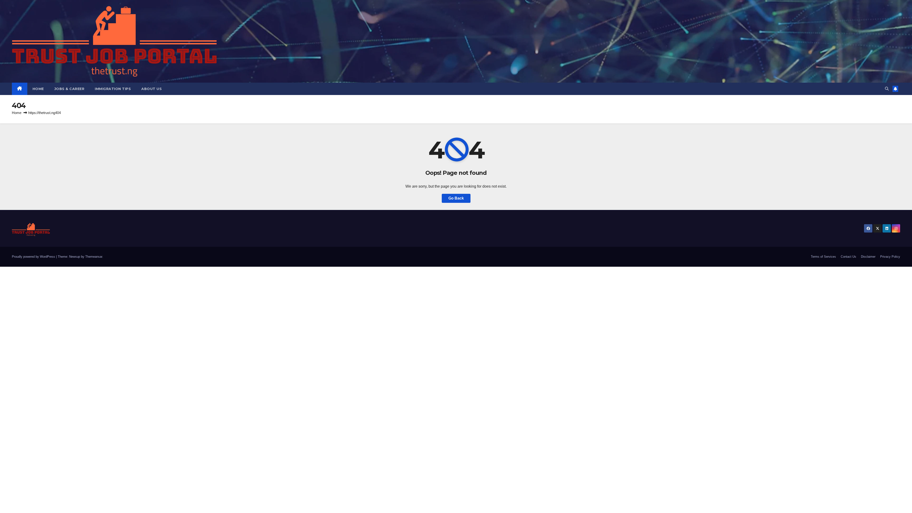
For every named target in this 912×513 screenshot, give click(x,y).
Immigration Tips (113, 89)
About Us (151, 89)
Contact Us (848, 256)
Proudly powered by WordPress (34, 256)
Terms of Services (823, 256)
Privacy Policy (890, 256)
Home (38, 89)
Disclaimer (868, 256)
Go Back (456, 198)
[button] (887, 89)
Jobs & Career (69, 89)
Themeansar (93, 256)
